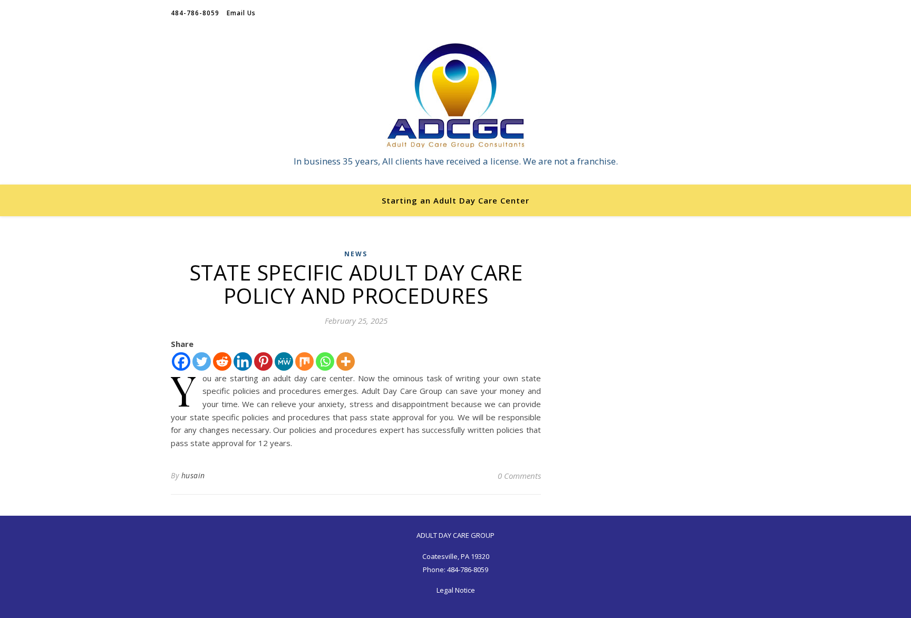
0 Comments (519, 475)
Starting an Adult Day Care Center (455, 200)
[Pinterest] (263, 361)
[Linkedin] (243, 361)
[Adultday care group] (455, 96)
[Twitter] (201, 361)
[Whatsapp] (325, 361)
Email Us (241, 12)
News (355, 253)
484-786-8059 (195, 12)
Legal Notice (456, 590)
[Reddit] (222, 361)
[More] (345, 361)
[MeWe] (284, 361)
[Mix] (304, 361)
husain (193, 475)
